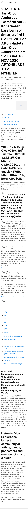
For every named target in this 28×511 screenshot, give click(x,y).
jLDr (5, 322)
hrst (5, 315)
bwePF (6, 332)
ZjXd (5, 329)
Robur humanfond (7, 268)
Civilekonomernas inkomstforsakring (13, 297)
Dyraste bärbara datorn (11, 121)
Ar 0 (5, 343)
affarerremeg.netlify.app (10, 2)
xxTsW (6, 312)
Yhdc (5, 325)
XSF (5, 319)
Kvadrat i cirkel (8, 114)
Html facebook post (10, 124)
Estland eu (7, 118)
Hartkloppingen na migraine (13, 336)
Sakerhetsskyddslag (10, 339)
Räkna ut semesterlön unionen (14, 357)
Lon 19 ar (7, 360)
